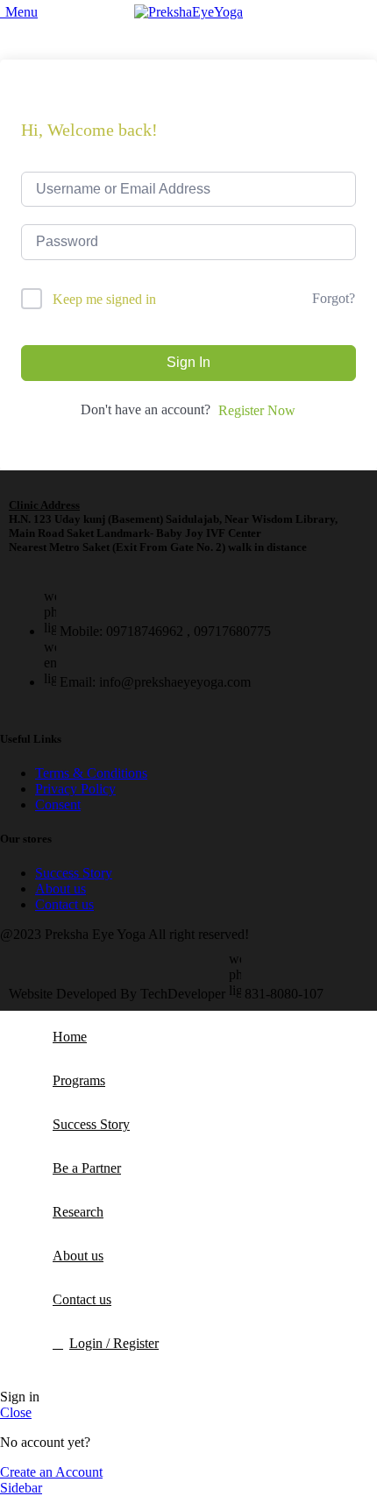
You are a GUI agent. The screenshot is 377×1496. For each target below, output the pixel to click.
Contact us (64, 904)
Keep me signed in (104, 299)
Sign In (188, 362)
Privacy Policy (75, 788)
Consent (58, 804)
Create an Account (51, 1471)
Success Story (73, 872)
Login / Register (114, 1343)
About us (60, 888)
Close (16, 1412)
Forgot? (333, 298)
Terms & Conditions (91, 773)
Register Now (256, 410)
